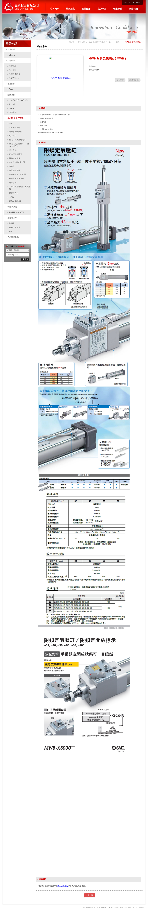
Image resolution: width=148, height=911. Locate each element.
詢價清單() (134, 80)
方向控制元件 (14, 127)
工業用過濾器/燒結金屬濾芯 (19, 187)
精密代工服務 (14, 227)
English (137, 2)
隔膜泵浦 (12, 182)
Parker (11, 89)
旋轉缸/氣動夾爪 (16, 131)
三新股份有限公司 (24, 7)
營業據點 (117, 8)
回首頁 (71, 42)
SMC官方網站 (62, 886)
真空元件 (12, 136)
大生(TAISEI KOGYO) (18, 100)
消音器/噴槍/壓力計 (17, 162)
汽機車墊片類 (13, 237)
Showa (12, 55)
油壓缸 (12, 197)
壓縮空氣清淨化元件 (17, 140)
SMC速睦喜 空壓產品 (16, 118)
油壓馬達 (12, 66)
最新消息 (70, 8)
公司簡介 (54, 8)
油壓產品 (11, 60)
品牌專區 (102, 8)
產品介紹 (86, 8)
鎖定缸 (118, 42)
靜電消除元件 (14, 170)
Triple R (12, 104)
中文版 (128, 2)
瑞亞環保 (12, 112)
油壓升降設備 (14, 74)
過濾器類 (11, 95)
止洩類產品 (12, 218)
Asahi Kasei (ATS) (16, 212)
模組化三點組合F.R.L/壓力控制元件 (19, 145)
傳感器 (12, 166)
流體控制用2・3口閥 (17, 174)
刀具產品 (11, 49)
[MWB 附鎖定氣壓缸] (60, 78)
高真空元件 (13, 193)
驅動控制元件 (14, 158)
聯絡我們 (133, 8)
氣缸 (11, 123)
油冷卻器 (12, 70)
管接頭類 (11, 84)
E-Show (141, 907)
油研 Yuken (13, 78)
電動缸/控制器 (15, 201)
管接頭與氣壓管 (15, 154)
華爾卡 (12, 223)
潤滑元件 (12, 150)
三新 (11, 231)
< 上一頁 (89, 895)
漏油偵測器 (12, 207)
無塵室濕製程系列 (16, 178)
